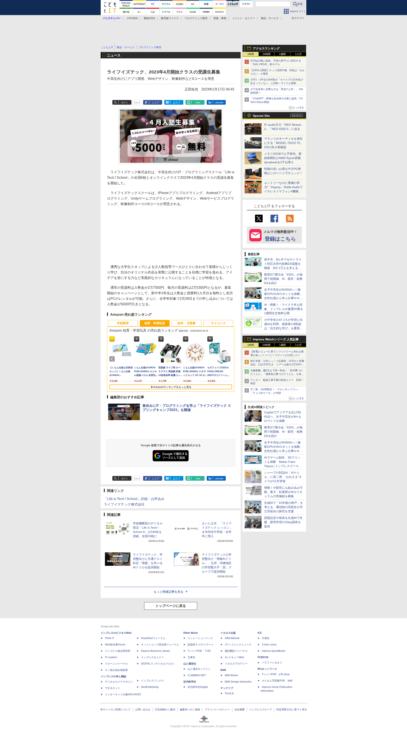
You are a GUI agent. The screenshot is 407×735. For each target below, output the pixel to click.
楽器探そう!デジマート (201, 644)
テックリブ (226, 688)
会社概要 (239, 709)
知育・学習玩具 (154, 323)
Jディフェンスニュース (238, 644)
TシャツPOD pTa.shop (276, 674)
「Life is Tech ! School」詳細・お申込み (134, 499)
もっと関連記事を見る (168, 591)
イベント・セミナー (243, 18)
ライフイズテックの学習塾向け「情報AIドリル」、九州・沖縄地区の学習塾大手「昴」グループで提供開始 (216, 563)
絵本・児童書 (186, 323)
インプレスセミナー (152, 657)
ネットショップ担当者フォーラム (160, 644)
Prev (112, 359)
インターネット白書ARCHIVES (123, 694)
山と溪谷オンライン (199, 668)
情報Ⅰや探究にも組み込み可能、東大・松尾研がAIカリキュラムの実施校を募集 (283, 492)
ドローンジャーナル (116, 663)
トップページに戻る (170, 606)
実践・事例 (219, 18)
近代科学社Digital (198, 687)
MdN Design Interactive (238, 681)
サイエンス (218, 323)
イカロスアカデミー (236, 663)
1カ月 (298, 54)
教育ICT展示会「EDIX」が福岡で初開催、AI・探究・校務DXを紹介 (283, 279)
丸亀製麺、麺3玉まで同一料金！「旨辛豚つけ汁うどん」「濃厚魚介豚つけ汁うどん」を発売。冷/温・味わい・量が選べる (276, 374)
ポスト (124, 102)
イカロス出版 (228, 632)
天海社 (265, 638)
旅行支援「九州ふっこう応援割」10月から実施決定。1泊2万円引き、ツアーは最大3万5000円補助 (277, 364)
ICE (260, 632)
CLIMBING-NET (197, 675)
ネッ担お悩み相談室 (116, 670)
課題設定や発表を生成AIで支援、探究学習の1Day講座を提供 (283, 522)
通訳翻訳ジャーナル (236, 650)
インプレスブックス (152, 680)
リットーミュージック (200, 638)
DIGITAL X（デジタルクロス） (158, 663)
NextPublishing (150, 687)
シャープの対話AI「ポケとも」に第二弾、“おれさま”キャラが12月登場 (283, 477)
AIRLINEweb (232, 638)
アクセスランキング (266, 48)
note (198, 102)
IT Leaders (111, 657)
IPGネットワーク (267, 668)
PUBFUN (263, 657)
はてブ (176, 102)
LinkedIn (219, 102)
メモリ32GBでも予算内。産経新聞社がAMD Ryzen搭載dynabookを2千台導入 (282, 158)
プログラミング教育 (196, 18)
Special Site (261, 115)
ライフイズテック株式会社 (124, 504)
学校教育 (123, 323)
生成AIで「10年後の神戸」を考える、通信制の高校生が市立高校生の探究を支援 (283, 507)
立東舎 (191, 657)
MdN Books (231, 675)
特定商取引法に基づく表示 (291, 709)
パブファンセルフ (272, 662)
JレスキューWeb (234, 657)
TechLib (229, 693)
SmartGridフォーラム (153, 638)
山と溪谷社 (189, 663)
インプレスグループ (260, 709)
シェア (155, 102)
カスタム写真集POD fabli (277, 680)
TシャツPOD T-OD (199, 650)
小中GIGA (132, 18)
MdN (223, 670)
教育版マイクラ (170, 18)
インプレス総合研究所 (117, 650)
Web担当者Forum (115, 644)
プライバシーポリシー (217, 709)
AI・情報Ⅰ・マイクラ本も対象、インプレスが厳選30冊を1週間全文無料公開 (283, 309)
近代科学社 (189, 681)
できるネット (112, 688)
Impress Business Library (155, 650)
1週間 (282, 54)
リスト (137, 102)
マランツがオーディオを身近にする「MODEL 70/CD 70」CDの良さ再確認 (283, 143)
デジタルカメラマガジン (119, 681)
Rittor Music (190, 632)
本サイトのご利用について (115, 709)
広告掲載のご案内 (165, 709)
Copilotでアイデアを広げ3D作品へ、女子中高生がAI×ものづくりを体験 (282, 416)
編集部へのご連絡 (190, 709)
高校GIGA (149, 18)
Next (228, 359)
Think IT (109, 638)
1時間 (250, 54)
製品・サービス (270, 18)
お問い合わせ (143, 709)
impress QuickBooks (273, 650)
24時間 (266, 54)
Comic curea (269, 644)
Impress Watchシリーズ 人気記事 (276, 339)
